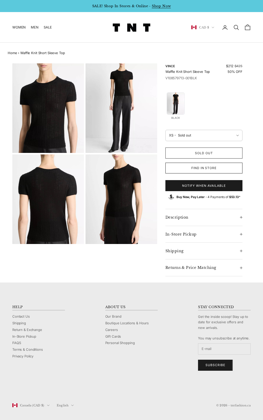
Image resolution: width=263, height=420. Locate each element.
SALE (48, 27)
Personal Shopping (120, 343)
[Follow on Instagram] (28, 388)
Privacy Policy (22, 356)
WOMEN (19, 27)
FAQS (16, 343)
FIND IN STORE (204, 168)
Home (12, 53)
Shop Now (161, 6)
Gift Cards (113, 336)
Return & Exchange (27, 330)
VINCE (170, 66)
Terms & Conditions (27, 349)
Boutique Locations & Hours (127, 323)
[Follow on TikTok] (55, 388)
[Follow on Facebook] (14, 388)
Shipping (19, 323)
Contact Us (21, 316)
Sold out (204, 153)
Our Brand (113, 316)
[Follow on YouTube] (41, 388)
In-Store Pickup (24, 336)
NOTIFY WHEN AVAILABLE (204, 186)
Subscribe (215, 365)
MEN (35, 27)
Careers (111, 330)
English (63, 405)
